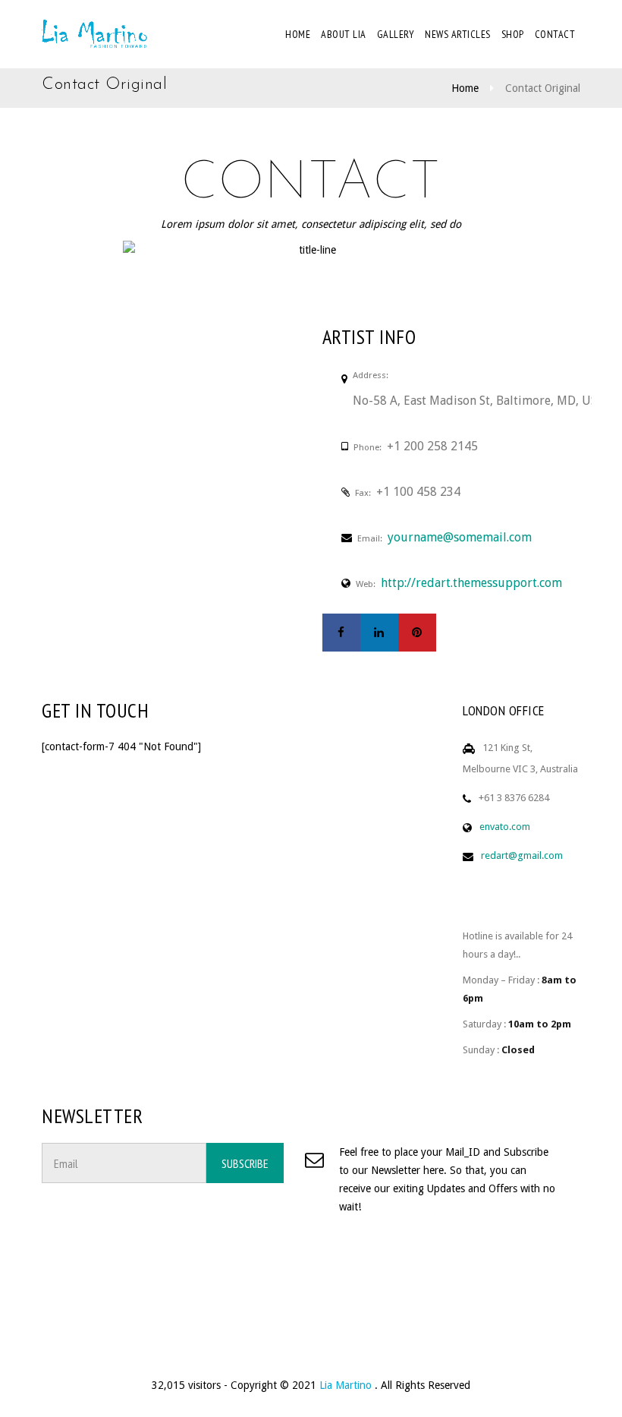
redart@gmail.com (522, 855)
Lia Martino (347, 1385)
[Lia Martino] (95, 34)
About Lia (343, 34)
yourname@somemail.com (460, 537)
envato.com (504, 826)
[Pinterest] (417, 633)
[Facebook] (341, 633)
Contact (555, 34)
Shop (512, 34)
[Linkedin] (379, 633)
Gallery (396, 34)
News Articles (458, 34)
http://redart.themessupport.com (471, 583)
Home (297, 34)
